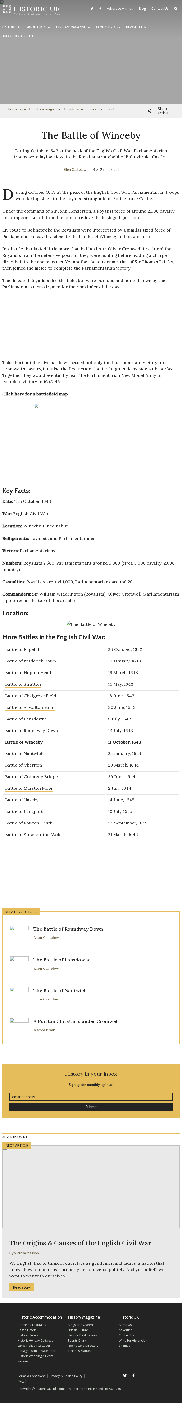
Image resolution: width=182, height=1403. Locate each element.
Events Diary (77, 1340)
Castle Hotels (27, 1330)
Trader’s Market (79, 1351)
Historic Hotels (28, 1335)
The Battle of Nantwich (60, 990)
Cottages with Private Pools (37, 1351)
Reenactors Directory (83, 1345)
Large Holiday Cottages (34, 1345)
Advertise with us (120, 8)
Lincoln (64, 217)
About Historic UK (17, 36)
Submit (91, 1107)
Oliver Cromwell (125, 248)
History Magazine (71, 27)
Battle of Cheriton (23, 765)
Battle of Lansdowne (26, 719)
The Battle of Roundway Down (68, 929)
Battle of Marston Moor (29, 788)
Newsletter (136, 27)
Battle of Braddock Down (30, 661)
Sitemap (125, 1345)
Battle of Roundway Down (31, 730)
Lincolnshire (56, 526)
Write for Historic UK (133, 1340)
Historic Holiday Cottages (35, 1340)
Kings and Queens (81, 1325)
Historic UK (31, 11)
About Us (125, 1325)
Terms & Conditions (32, 1376)
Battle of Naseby (22, 799)
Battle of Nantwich (24, 753)
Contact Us (159, 8)
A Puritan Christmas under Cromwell (76, 1021)
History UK (75, 109)
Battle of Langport (24, 811)
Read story (21, 1287)
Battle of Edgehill (23, 649)
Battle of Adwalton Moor (30, 707)
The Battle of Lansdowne (62, 960)
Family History (108, 27)
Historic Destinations (83, 1335)
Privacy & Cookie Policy (66, 1376)
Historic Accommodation (24, 27)
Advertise (125, 1330)
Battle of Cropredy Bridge (31, 776)
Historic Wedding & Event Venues (35, 1358)
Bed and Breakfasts (32, 1325)
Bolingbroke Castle (132, 198)
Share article (163, 110)
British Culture (78, 1330)
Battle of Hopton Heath (29, 672)
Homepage (17, 109)
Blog (142, 8)
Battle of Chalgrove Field (30, 695)
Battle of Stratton (23, 684)
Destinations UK (102, 109)
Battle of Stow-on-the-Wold (33, 834)
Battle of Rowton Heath (29, 823)
